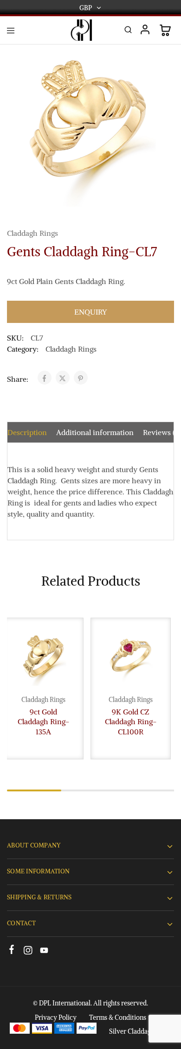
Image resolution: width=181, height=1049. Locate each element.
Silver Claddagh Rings (140, 1031)
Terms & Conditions (117, 1017)
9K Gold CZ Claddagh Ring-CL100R (130, 721)
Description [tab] (27, 432)
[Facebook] (12, 951)
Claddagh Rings (32, 233)
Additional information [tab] (95, 432)
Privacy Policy (56, 1017)
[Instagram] (28, 952)
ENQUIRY (90, 311)
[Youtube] (44, 952)
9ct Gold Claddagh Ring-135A (43, 721)
